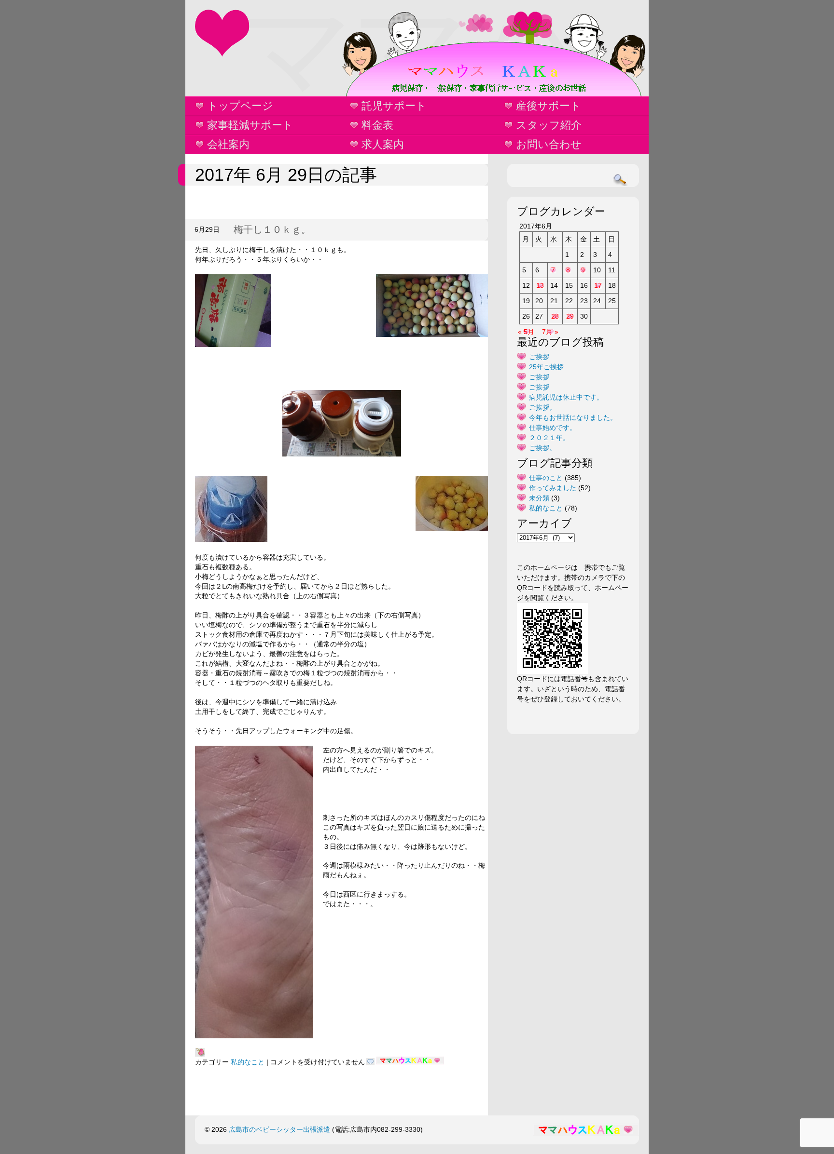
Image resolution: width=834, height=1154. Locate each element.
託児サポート (394, 106)
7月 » (550, 331)
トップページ (240, 106)
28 (555, 316)
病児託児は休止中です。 (566, 397)
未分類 (539, 498)
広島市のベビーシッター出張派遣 (279, 1129)
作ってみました (552, 488)
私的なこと (247, 1062)
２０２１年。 (549, 438)
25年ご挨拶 (546, 367)
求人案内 (382, 144)
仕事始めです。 (552, 427)
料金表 (377, 125)
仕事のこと (546, 478)
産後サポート (548, 106)
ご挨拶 (539, 357)
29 (570, 316)
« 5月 (526, 331)
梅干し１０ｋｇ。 (272, 229)
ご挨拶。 (542, 407)
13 (540, 285)
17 (598, 285)
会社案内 (228, 144)
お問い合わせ (549, 144)
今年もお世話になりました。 (573, 417)
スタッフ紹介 (549, 125)
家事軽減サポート (250, 125)
